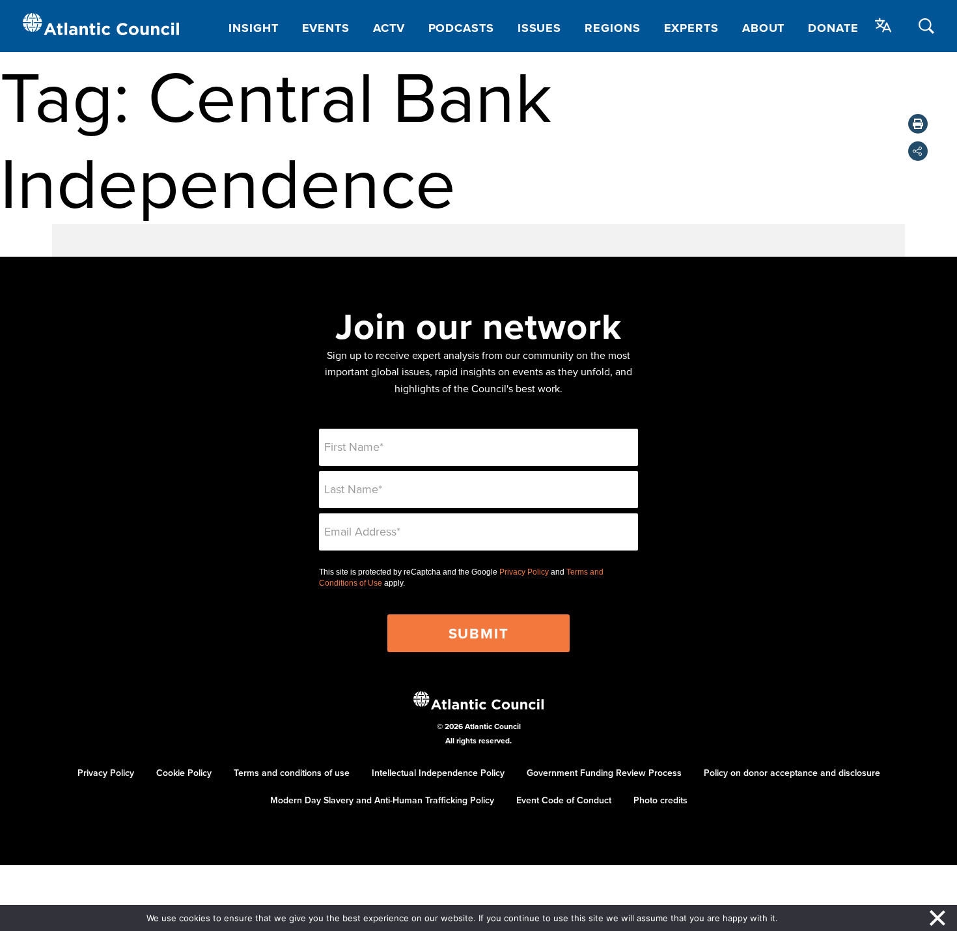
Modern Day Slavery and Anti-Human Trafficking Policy (382, 800)
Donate (833, 28)
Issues (539, 28)
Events (326, 28)
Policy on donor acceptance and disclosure (792, 772)
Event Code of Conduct (563, 800)
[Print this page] (918, 124)
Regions (612, 28)
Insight (253, 28)
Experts (691, 28)
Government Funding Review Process (604, 772)
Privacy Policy (524, 572)
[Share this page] (918, 151)
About (763, 28)
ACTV (389, 28)
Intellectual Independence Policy (438, 772)
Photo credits (660, 800)
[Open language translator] (883, 25)
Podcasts (461, 28)
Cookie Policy (184, 772)
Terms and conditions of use (292, 772)
